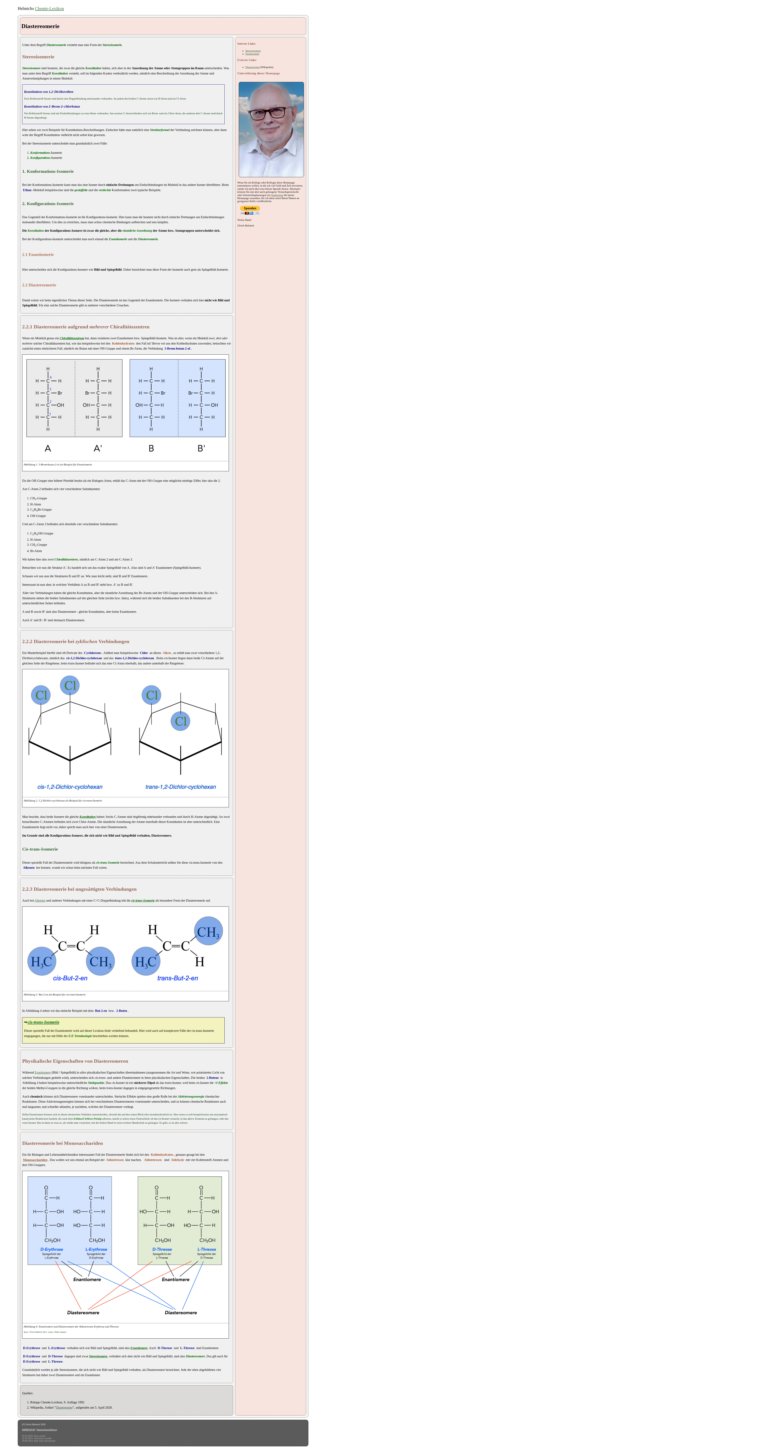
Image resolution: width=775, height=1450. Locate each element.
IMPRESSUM (28, 1429)
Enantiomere (43, 1072)
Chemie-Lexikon (49, 8)
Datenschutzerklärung (47, 1429)
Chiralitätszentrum (72, 338)
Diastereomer (64, 1407)
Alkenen (40, 900)
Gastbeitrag (277, 195)
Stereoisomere (98, 1356)
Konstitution (88, 816)
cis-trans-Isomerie (43, 1022)
